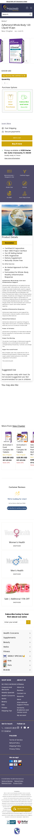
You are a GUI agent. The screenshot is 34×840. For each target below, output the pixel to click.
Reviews (20, 690)
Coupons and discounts (7, 688)
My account (21, 715)
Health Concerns (8, 696)
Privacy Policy (14, 749)
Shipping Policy (15, 746)
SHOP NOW (17, 546)
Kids (3, 705)
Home (4, 21)
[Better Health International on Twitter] (28, 727)
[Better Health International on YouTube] (25, 727)
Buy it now (17, 144)
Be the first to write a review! (17, 508)
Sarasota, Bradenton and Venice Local (23, 710)
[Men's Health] (17, 560)
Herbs (4, 699)
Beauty (4, 702)
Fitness (4, 708)
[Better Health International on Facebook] (21, 727)
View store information (12, 158)
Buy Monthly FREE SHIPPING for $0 (14, 76)
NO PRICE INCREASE (9, 684)
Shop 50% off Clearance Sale (16, 1)
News (19, 699)
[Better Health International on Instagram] (18, 727)
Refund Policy (14, 743)
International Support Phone (23, 703)
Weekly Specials (8, 692)
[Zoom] (26, 61)
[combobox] (17, 14)
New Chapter (7, 31)
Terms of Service (16, 740)
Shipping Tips (7, 711)
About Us (20, 687)
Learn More (6, 123)
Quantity (6, 79)
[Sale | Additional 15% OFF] (17, 588)
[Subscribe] (28, 622)
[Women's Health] (17, 532)
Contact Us (21, 693)
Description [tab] (9, 243)
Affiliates (20, 684)
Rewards (20, 696)
